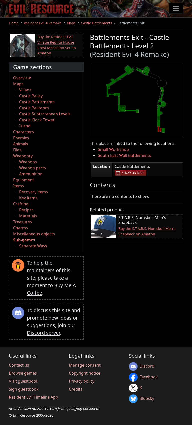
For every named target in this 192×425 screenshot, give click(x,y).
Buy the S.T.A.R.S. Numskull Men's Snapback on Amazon (147, 231)
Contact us (19, 365)
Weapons (28, 162)
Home (14, 23)
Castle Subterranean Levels (44, 114)
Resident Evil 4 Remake (43, 23)
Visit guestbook (23, 381)
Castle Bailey (31, 96)
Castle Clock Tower (37, 120)
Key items (28, 198)
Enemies (21, 138)
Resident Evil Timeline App (33, 397)
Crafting (21, 204)
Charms (20, 228)
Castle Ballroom (34, 108)
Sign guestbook (24, 389)
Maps (71, 23)
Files (17, 150)
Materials (28, 216)
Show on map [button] (133, 173)
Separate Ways (33, 246)
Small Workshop (113, 149)
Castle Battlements (96, 23)
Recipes (26, 210)
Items (18, 186)
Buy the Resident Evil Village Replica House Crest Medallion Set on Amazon (57, 44)
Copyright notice (84, 373)
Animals (20, 144)
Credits (75, 389)
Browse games (23, 373)
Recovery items (33, 192)
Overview (22, 78)
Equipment (23, 180)
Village (25, 90)
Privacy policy (81, 381)
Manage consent (85, 365)
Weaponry (23, 156)
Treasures (22, 222)
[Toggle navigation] (176, 9)
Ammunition (31, 174)
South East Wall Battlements (124, 155)
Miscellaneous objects (34, 234)
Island (25, 126)
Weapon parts (32, 168)
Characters (23, 132)
